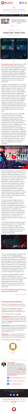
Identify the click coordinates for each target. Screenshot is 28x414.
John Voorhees (11, 362)
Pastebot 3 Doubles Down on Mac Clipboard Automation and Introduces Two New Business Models (19, 21)
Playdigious (22, 73)
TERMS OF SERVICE (14, 392)
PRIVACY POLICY (20, 390)
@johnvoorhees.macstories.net (17, 380)
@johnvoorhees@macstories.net (17, 377)
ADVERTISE (13, 390)
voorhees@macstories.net (15, 384)
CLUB (2, 15)
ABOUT (5, 390)
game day (20, 294)
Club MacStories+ (5, 325)
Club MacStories (14, 304)
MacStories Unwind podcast (15, 321)
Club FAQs (18, 314)
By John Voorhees (14, 35)
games (25, 294)
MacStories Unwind (22, 369)
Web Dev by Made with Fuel (9, 399)
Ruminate (17, 372)
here (8, 314)
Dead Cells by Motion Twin (8, 64)
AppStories (20, 367)
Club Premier (4, 334)
